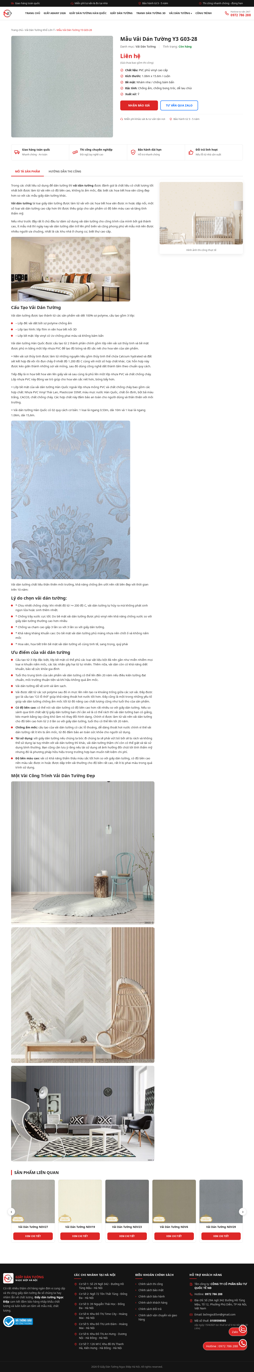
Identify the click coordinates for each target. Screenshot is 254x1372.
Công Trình (203, 13)
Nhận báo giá (139, 105)
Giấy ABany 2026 (55, 13)
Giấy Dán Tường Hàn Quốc (88, 13)
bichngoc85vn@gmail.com (219, 1314)
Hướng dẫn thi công (65, 171)
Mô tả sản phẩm (27, 171)
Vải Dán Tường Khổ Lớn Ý (40, 30)
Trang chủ (17, 30)
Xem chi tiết (33, 1236)
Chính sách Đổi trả (150, 1309)
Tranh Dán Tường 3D (151, 13)
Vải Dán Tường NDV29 (174, 1227)
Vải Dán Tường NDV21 (221, 1227)
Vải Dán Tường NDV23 (80, 1227)
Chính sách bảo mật (151, 1290)
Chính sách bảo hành (152, 1296)
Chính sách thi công (151, 1284)
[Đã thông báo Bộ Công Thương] (18, 1321)
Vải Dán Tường (179, 13)
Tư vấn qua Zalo (179, 105)
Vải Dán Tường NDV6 (127, 1227)
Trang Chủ (32, 13)
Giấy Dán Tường (121, 13)
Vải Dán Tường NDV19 (33, 1227)
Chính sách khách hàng (153, 1302)
